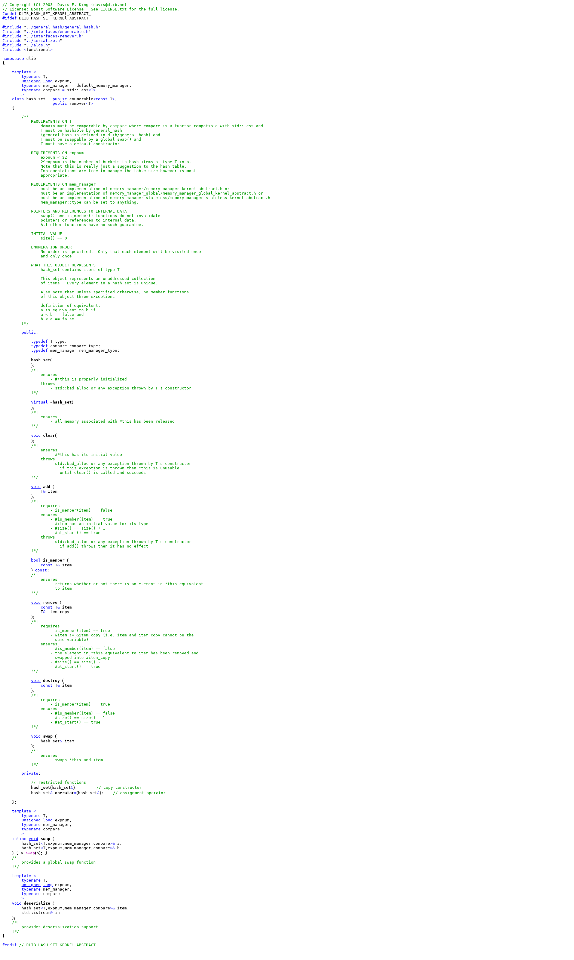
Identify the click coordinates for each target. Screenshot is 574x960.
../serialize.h (43, 40)
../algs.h (37, 45)
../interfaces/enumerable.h (57, 31)
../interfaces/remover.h (53, 36)
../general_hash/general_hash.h (62, 27)
